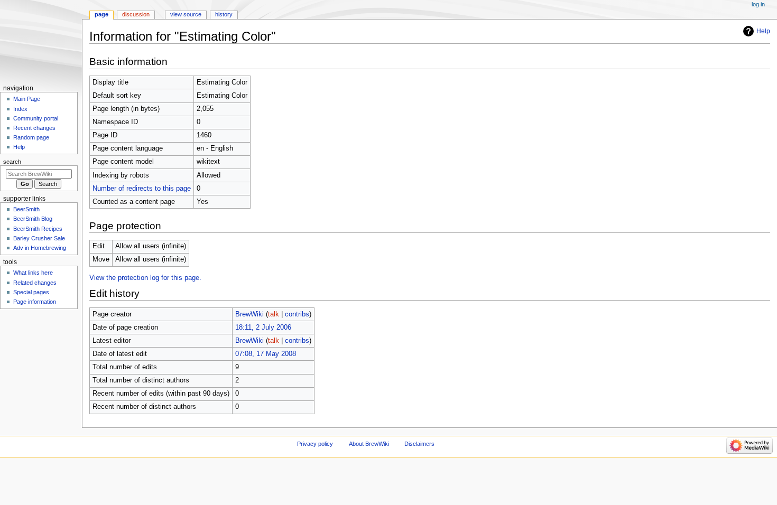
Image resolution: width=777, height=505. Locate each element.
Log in (758, 4)
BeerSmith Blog (32, 219)
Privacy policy (315, 444)
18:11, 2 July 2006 (263, 327)
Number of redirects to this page (141, 188)
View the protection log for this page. (145, 278)
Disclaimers (419, 444)
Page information (34, 301)
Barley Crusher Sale (39, 238)
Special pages (31, 292)
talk (273, 314)
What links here (33, 272)
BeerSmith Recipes (37, 229)
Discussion (136, 14)
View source (185, 14)
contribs (297, 314)
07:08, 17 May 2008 (265, 354)
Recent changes (34, 128)
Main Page (26, 99)
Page (101, 14)
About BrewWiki (369, 444)
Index (20, 109)
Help (763, 31)
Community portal (35, 118)
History (224, 14)
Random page (31, 137)
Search (12, 161)
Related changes (35, 282)
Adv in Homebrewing (39, 248)
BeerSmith (26, 209)
